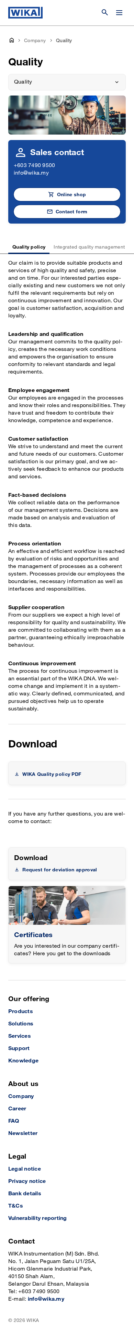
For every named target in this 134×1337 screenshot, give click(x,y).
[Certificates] (67, 905)
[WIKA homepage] (25, 12)
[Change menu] (119, 12)
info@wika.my (31, 173)
